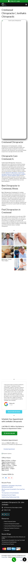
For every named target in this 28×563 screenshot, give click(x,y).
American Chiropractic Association (11, 523)
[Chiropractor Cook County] (8, 252)
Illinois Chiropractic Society (10, 521)
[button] (26, 4)
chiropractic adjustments (11, 172)
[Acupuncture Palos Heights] (20, 239)
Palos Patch (6, 530)
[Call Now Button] (14, 559)
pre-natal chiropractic (15, 174)
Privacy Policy (5, 557)
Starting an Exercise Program (9, 495)
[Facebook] (6, 477)
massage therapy (6, 174)
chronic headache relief (13, 175)
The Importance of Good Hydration (10, 492)
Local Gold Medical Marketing (19, 557)
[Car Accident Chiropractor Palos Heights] (20, 252)
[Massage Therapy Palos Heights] (8, 318)
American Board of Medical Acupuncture (13, 526)
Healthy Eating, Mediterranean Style (10, 497)
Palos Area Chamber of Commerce (11, 528)
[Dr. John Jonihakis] (8, 239)
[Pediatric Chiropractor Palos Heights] (20, 318)
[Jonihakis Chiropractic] (3, 4)
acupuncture (21, 172)
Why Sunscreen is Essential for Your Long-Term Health (13, 540)
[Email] (3, 477)
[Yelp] (11, 477)
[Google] (9, 477)
